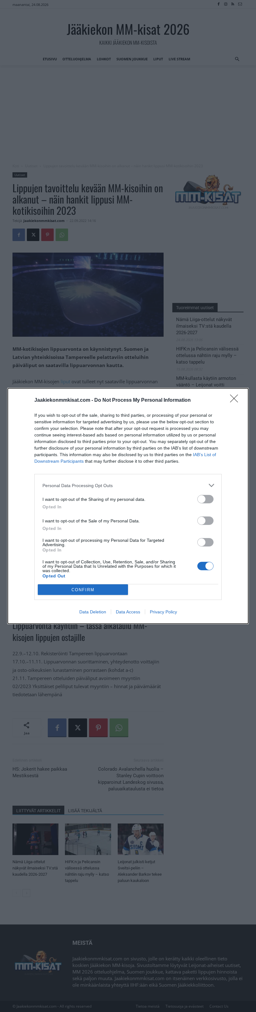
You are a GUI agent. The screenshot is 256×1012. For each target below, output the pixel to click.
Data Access (128, 611)
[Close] (236, 400)
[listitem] (128, 485)
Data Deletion (92, 611)
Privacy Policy (163, 611)
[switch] (205, 499)
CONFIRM (83, 589)
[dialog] (128, 506)
